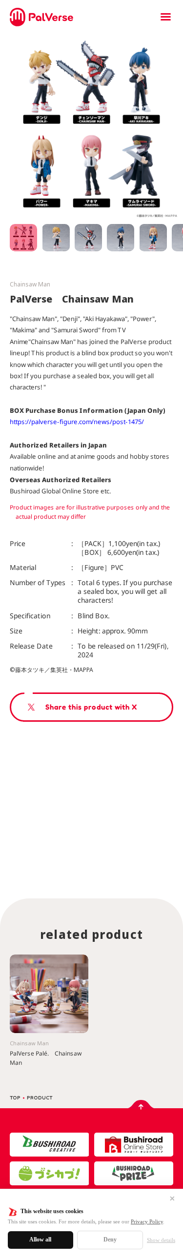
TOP (15, 1097)
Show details (161, 1240)
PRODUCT (40, 1097)
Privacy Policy (147, 1221)
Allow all (40, 1239)
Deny (110, 1239)
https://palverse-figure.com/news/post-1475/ (77, 421)
